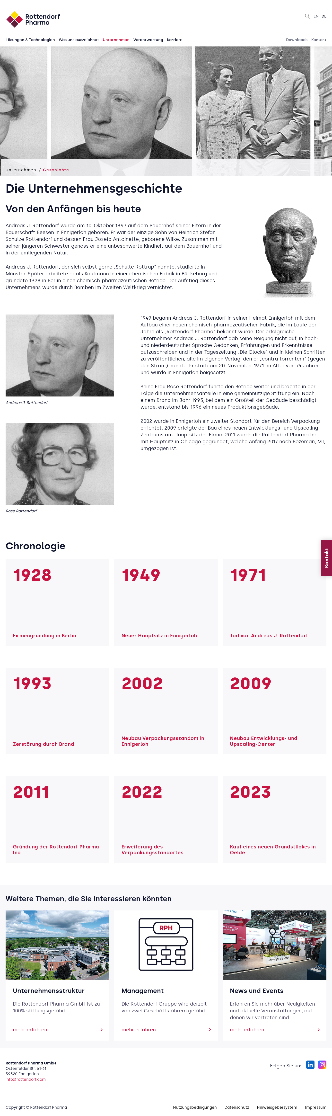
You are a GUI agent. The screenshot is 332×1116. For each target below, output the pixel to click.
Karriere (175, 39)
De (324, 16)
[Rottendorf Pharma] (33, 19)
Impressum (315, 1107)
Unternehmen (116, 39)
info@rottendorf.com (26, 1079)
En (316, 16)
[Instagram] (322, 1065)
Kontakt (318, 39)
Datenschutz (237, 1107)
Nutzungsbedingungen (195, 1107)
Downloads (296, 39)
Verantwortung (148, 39)
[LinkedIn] (310, 1065)
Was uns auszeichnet (79, 39)
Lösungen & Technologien (30, 39)
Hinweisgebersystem (277, 1107)
